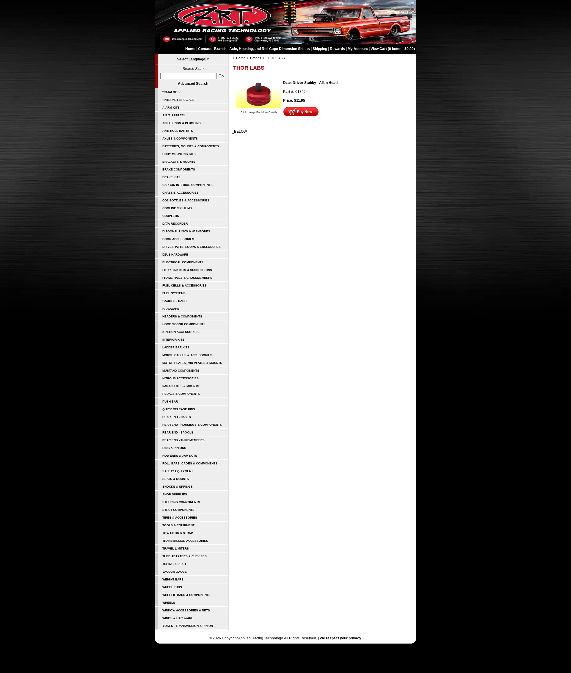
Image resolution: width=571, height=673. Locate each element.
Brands (220, 49)
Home (190, 49)
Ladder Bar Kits (175, 347)
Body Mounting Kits (179, 154)
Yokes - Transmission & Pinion (187, 625)
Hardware (170, 308)
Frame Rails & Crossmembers (187, 277)
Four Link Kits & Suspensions (187, 270)
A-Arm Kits (171, 107)
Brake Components (178, 169)
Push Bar (170, 401)
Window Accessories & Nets (186, 610)
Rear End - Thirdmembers (183, 440)
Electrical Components (182, 262)
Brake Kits (171, 177)
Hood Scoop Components (184, 324)
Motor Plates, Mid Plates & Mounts (192, 362)
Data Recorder (175, 223)
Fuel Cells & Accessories (184, 285)
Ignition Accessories (180, 332)
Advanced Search (193, 84)
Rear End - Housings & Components (192, 424)
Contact (204, 49)
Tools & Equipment (178, 525)
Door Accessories (178, 239)
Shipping (320, 49)
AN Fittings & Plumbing (181, 123)
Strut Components (178, 509)
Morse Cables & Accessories (187, 355)
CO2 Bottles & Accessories (185, 200)
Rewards (337, 49)
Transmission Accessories (185, 540)
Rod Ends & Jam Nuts (179, 455)
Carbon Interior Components (187, 185)
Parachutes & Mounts (180, 386)
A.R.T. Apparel (174, 115)
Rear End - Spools (177, 432)
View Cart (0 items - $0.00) (393, 49)
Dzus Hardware (175, 254)
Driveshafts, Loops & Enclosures (191, 246)
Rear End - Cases (176, 417)
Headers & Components (182, 316)
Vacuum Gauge (174, 571)
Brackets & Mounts (178, 161)
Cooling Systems (177, 208)
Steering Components (181, 502)
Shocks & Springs (177, 486)
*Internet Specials (178, 99)
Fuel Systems (174, 293)
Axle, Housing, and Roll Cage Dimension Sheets (269, 49)
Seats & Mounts (175, 479)
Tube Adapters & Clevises (184, 556)
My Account (358, 49)
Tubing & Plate (174, 564)
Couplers (170, 215)
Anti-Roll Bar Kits (177, 130)
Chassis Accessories (180, 192)
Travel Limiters (175, 548)
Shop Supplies (174, 494)
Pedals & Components (181, 393)
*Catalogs (171, 92)
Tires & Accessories (179, 517)
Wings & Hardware (177, 618)
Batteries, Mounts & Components (190, 146)
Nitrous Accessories (180, 378)
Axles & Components (180, 138)
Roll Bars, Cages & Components (189, 463)
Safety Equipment (177, 471)
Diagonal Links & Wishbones (186, 231)
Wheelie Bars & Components (186, 595)
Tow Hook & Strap (177, 533)
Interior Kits (173, 339)
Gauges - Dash (174, 301)
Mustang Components (180, 370)
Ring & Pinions (174, 448)
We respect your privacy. (341, 638)
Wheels (168, 602)
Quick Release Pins (178, 409)
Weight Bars (172, 579)
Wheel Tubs (172, 587)
